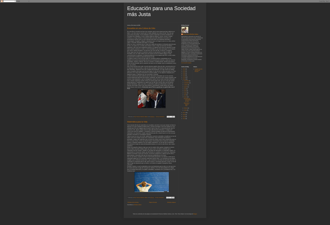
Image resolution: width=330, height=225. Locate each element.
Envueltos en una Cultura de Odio (141, 28)
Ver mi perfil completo (186, 62)
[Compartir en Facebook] (172, 117)
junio (185, 90)
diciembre (186, 80)
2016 (184, 114)
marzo (185, 97)
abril (185, 94)
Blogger (195, 214)
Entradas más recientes (133, 202)
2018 (184, 79)
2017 (184, 112)
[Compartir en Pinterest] (174, 117)
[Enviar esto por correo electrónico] (167, 117)
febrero (186, 108)
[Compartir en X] (171, 117)
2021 (184, 73)
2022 (184, 71)
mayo (185, 92)
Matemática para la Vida (137, 122)
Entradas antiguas (171, 202)
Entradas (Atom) (137, 204)
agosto (186, 86)
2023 (184, 69)
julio (185, 88)
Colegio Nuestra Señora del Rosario (198, 70)
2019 (184, 77)
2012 (184, 118)
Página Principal (153, 202)
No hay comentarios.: (160, 116)
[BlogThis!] (169, 117)
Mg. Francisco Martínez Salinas (190, 34)
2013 (184, 116)
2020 (184, 75)
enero (185, 110)
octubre (186, 84)
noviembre (186, 82)
